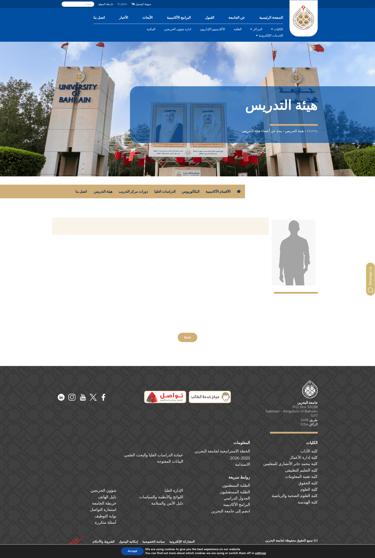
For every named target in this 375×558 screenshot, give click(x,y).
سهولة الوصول (143, 4)
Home (312, 131)
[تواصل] (165, 394)
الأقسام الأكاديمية (218, 191)
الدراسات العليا (165, 191)
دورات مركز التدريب (133, 191)
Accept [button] (132, 551)
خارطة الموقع (106, 4)
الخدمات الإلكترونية (271, 35)
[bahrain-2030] (77, 536)
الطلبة (238, 29)
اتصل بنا (81, 191)
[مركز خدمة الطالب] (210, 394)
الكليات (278, 29)
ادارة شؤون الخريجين (177, 29)
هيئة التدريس (294, 131)
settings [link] (260, 553)
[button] (370, 279)
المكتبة (151, 29)
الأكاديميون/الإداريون (212, 29)
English (122, 4)
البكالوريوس (190, 191)
